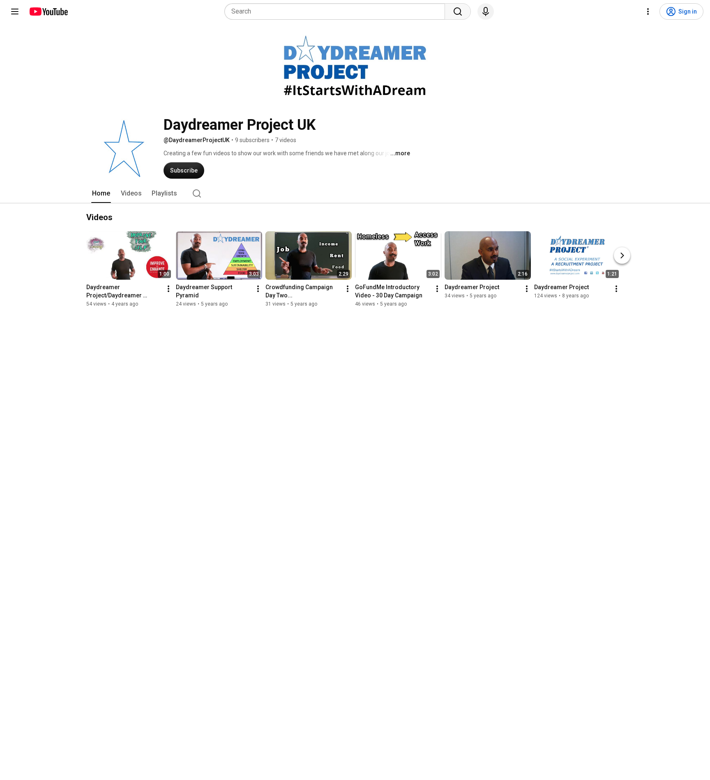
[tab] (101, 193)
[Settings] (648, 11)
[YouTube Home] (48, 11)
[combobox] (337, 11)
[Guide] (15, 11)
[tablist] (355, 193)
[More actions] (168, 289)
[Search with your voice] (485, 11)
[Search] (458, 11)
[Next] (622, 255)
